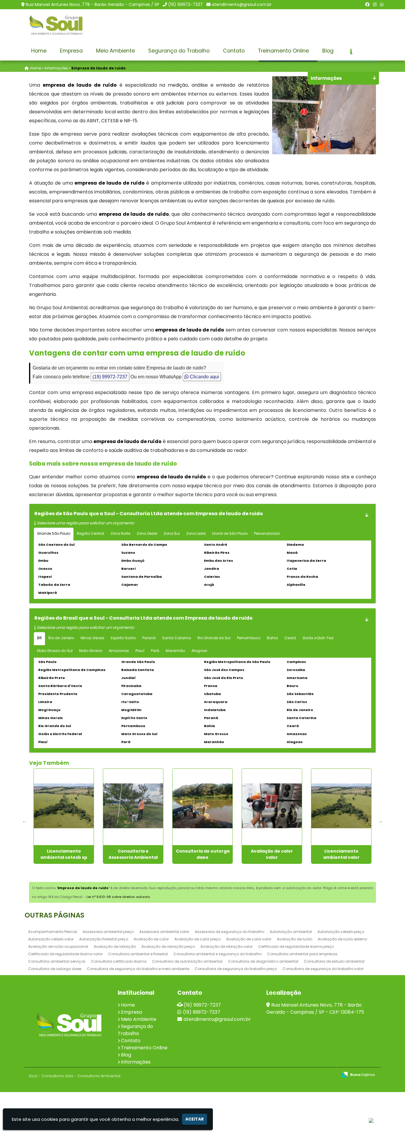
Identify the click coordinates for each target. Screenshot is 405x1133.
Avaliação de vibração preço (168, 946)
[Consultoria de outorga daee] (202, 806)
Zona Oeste (147, 533)
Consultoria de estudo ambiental (334, 961)
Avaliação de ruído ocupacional (58, 946)
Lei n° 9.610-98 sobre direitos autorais (118, 896)
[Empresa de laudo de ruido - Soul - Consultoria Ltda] (56, 25)
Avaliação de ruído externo (342, 939)
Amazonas (119, 650)
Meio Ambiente (115, 50)
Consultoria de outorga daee (202, 854)
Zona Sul (172, 533)
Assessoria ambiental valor (164, 931)
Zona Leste (195, 533)
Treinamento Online (283, 50)
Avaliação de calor (151, 939)
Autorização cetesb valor (51, 939)
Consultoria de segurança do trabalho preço (236, 968)
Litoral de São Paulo (230, 533)
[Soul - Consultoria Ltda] (69, 1025)
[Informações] (350, 51)
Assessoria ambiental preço (108, 931)
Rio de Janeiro (61, 637)
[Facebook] (367, 4)
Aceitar (194, 1119)
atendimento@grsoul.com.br (242, 4)
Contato (234, 50)
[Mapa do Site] (274, 1075)
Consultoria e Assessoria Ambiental (133, 854)
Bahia (272, 637)
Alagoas (199, 650)
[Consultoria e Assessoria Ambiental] (133, 806)
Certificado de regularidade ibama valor (65, 953)
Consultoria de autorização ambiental (187, 961)
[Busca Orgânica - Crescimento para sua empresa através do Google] (358, 1074)
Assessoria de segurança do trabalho (229, 931)
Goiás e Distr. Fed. (318, 637)
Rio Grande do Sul (213, 637)
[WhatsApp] (382, 4)
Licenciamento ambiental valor (341, 854)
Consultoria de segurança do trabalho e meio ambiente (138, 968)
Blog (328, 50)
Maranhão (175, 650)
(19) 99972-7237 (185, 4)
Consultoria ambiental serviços (56, 961)
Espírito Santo (123, 637)
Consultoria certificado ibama (118, 961)
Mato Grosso (90, 650)
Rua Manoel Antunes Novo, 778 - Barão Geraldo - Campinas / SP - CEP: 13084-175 (315, 1008)
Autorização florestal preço (103, 939)
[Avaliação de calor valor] (272, 806)
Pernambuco (248, 637)
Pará (155, 650)
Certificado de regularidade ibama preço (296, 946)
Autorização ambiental (291, 931)
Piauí (139, 650)
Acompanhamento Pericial (52, 931)
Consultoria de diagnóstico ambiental (263, 961)
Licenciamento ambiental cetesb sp (63, 854)
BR (39, 637)
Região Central (90, 533)
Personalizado (267, 533)
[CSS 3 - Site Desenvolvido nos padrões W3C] (311, 1075)
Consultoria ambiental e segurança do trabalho (217, 953)
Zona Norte (120, 533)
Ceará (290, 637)
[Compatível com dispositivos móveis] (331, 1075)
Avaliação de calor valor (272, 854)
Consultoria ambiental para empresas (302, 953)
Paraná (149, 637)
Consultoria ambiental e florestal (138, 953)
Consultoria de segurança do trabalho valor (323, 968)
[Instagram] (375, 4)
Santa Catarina (176, 637)
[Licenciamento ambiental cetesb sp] (64, 806)
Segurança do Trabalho (179, 50)
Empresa (71, 50)
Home (39, 50)
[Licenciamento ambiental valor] (341, 806)
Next (380, 821)
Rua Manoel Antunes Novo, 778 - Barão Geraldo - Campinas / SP (92, 4)
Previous (25, 821)
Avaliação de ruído (294, 939)
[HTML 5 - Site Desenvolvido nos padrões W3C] (290, 1075)
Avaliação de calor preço (197, 939)
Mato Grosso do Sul (55, 650)
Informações (136, 1062)
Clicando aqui (204, 376)
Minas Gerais (92, 637)
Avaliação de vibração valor (226, 946)
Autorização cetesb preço (341, 931)
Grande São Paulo (53, 533)
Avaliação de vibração (115, 946)
